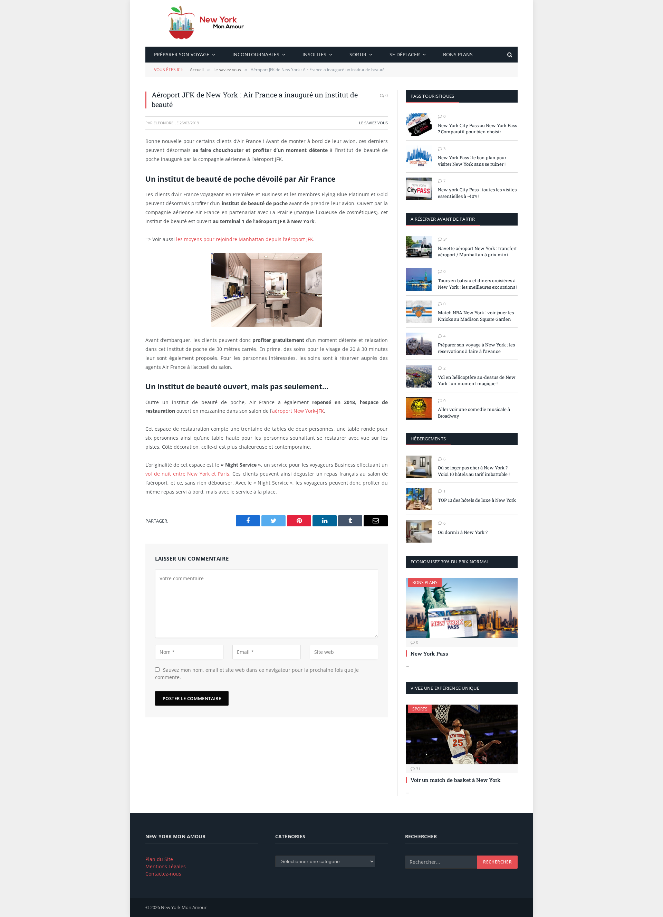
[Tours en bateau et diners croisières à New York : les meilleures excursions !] (419, 279)
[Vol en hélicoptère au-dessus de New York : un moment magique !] (419, 376)
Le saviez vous (373, 122)
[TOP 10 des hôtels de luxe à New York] (419, 499)
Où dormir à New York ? (463, 532)
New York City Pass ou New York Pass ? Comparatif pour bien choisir (477, 128)
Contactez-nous (163, 873)
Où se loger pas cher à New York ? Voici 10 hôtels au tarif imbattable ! (474, 471)
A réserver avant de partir (443, 219)
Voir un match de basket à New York (456, 779)
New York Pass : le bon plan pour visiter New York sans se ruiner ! (472, 160)
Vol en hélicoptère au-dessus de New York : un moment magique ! (477, 380)
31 (418, 768)
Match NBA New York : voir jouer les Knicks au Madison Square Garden (476, 315)
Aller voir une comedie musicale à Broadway (474, 412)
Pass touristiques (432, 96)
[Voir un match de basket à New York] (462, 734)
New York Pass (429, 653)
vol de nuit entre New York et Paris (187, 473)
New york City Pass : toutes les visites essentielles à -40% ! (477, 193)
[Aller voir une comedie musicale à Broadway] (419, 408)
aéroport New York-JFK (298, 411)
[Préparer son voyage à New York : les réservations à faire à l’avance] (419, 344)
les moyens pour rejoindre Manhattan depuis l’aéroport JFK (244, 239)
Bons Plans (458, 54)
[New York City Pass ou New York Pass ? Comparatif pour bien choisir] (419, 124)
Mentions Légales (165, 866)
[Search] (509, 55)
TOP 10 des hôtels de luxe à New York (477, 500)
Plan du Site (159, 859)
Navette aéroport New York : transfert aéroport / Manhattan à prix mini (477, 251)
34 (445, 239)
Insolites (314, 54)
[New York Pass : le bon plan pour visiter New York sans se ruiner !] (419, 156)
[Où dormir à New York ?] (419, 531)
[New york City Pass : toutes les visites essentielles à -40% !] (419, 189)
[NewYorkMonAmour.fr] (208, 23)
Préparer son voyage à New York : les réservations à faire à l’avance (476, 348)
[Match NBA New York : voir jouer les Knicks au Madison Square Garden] (419, 311)
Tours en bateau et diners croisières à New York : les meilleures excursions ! (477, 283)
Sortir (357, 54)
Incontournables (255, 54)
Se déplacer (405, 54)
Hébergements (428, 439)
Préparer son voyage (181, 54)
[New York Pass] (462, 608)
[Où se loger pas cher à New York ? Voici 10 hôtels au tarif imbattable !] (419, 467)
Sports (419, 709)
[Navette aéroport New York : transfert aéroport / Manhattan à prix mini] (419, 247)
